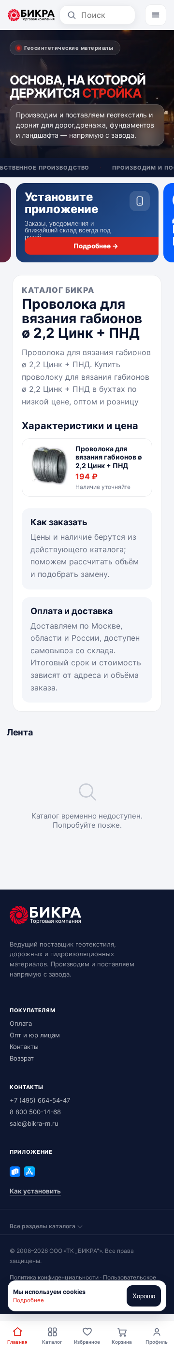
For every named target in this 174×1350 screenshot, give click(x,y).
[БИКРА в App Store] (29, 1171)
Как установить (35, 1191)
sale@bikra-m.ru (34, 1123)
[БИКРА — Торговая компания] (31, 15)
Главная (17, 1342)
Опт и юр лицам (35, 1035)
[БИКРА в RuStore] (15, 1171)
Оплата (21, 1023)
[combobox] (104, 15)
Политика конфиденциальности (54, 1277)
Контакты (24, 1046)
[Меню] (155, 15)
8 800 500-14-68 (35, 1112)
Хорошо (143, 1296)
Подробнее (28, 1300)
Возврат (22, 1058)
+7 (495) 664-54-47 (40, 1100)
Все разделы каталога (42, 1226)
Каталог (52, 1342)
